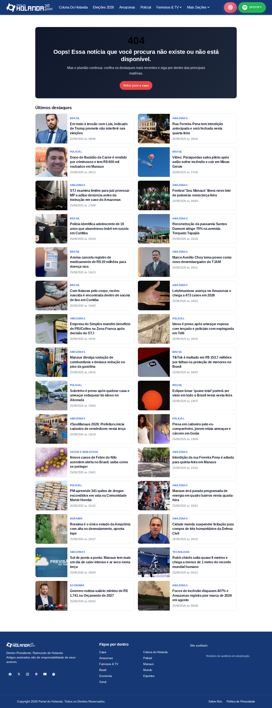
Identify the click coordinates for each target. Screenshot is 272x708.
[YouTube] (45, 674)
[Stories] (230, 7)
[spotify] (53, 674)
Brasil (102, 670)
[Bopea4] (29, 7)
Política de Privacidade (241, 701)
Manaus (148, 664)
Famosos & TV (108, 664)
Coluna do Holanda (155, 652)
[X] (19, 674)
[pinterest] (36, 674)
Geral (102, 682)
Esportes (148, 676)
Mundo (147, 670)
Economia (105, 676)
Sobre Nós (215, 701)
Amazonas (106, 658)
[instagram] (27, 674)
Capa (102, 652)
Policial (147, 658)
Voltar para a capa (136, 85)
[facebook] (10, 674)
